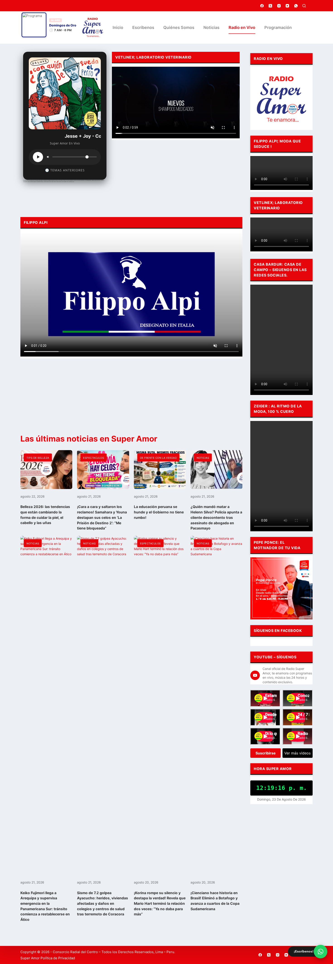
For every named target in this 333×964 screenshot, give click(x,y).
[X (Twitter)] (270, 5)
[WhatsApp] (296, 5)
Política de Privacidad (58, 958)
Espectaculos (93, 457)
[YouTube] (287, 5)
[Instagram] (279, 5)
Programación (278, 27)
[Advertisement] (176, 177)
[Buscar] (304, 5)
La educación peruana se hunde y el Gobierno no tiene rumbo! (159, 512)
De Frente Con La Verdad (158, 457)
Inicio (118, 27)
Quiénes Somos (178, 27)
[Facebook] (262, 5)
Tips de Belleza (38, 457)
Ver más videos (297, 753)
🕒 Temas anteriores (65, 170)
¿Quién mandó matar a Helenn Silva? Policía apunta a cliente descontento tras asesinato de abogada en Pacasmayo (216, 517)
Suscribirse (266, 753)
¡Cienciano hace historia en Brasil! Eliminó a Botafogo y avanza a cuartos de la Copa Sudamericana (215, 901)
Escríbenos (143, 27)
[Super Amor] (93, 27)
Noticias (211, 27)
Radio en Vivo (242, 27)
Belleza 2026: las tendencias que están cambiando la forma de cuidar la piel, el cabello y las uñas (45, 515)
